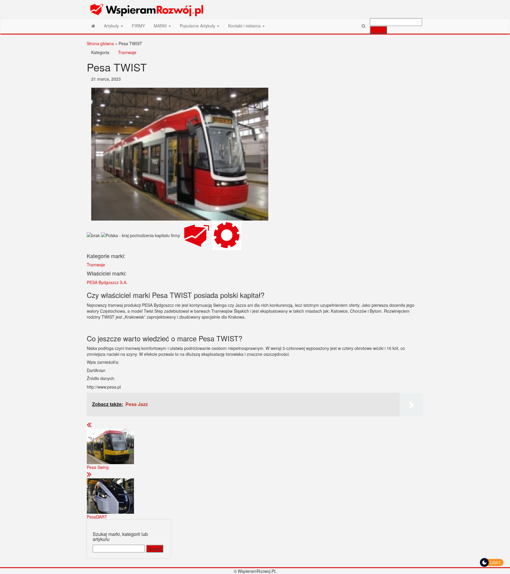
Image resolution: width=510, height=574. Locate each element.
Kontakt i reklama (245, 26)
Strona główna (100, 43)
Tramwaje (127, 52)
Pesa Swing (98, 467)
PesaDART (97, 517)
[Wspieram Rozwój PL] (93, 25)
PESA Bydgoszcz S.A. (107, 282)
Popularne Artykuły (198, 26)
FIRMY (138, 26)
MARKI (161, 26)
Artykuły (112, 26)
